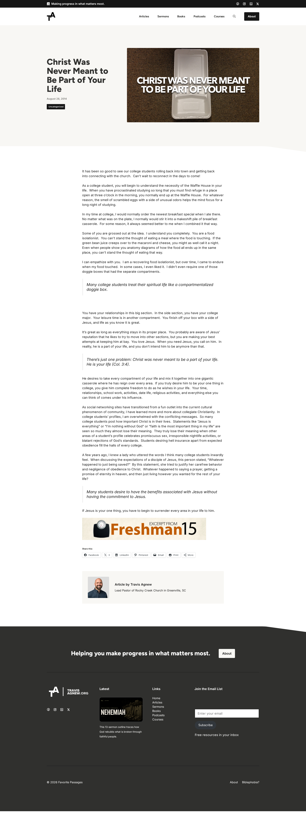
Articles (144, 16)
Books (181, 16)
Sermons (163, 16)
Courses (219, 16)
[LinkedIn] (251, 3)
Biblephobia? (250, 782)
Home (156, 698)
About (252, 16)
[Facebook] (237, 3)
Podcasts (199, 16)
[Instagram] (244, 3)
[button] (234, 16)
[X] (257, 3)
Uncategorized (56, 106)
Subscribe (205, 725)
